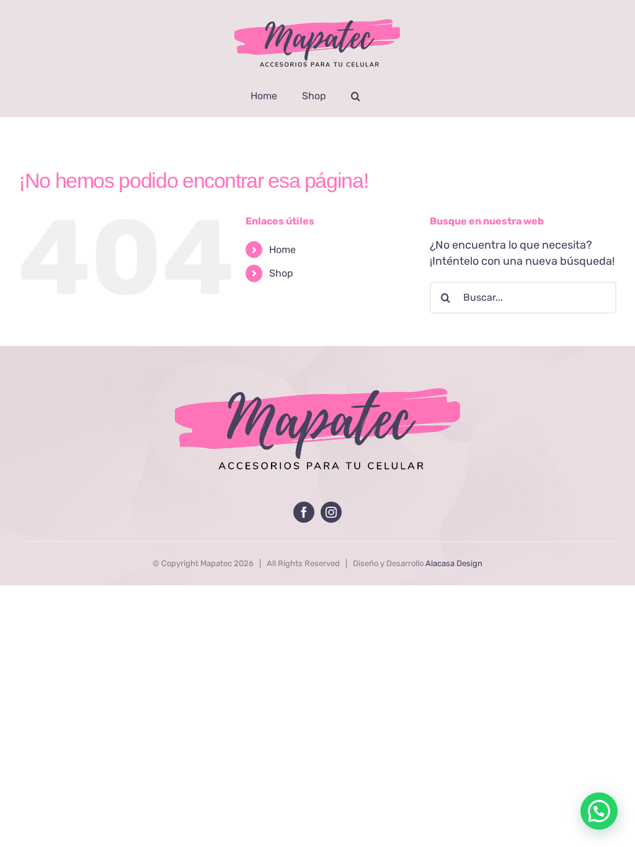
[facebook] (303, 512)
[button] (355, 96)
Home (282, 249)
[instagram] (331, 512)
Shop (281, 273)
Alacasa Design (453, 563)
